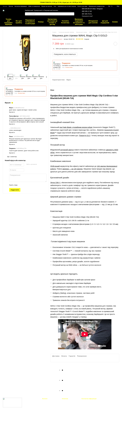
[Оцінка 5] (32, 185)
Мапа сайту (65, 429)
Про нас (11, 6)
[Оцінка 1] (20, 185)
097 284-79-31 (87, 14)
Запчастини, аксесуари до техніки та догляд (52, 21)
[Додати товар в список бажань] (115, 44)
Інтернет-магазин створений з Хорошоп (12, 439)
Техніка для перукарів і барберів (8, 21)
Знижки (115, 22)
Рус (112, 6)
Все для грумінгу (19, 21)
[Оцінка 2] (23, 185)
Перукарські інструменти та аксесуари (30, 21)
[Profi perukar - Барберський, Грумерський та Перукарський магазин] (12, 402)
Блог (55, 6)
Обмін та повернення (34, 6)
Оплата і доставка (82, 6)
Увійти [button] (57, 48)
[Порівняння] (112, 12)
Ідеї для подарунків (105, 21)
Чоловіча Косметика (65, 21)
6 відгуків (86, 39)
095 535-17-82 (87, 11)
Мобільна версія (9, 415)
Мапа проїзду (105, 414)
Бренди (64, 426)
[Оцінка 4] (29, 185)
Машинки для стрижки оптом (96, 6)
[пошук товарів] (72, 13)
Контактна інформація (21, 6)
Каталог (5, 6)
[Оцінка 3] (26, 185)
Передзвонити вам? (87, 16)
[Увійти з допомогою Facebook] (39, 164)
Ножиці (40, 22)
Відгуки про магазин (46, 6)
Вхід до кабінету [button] (66, 401)
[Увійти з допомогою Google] (42, 164)
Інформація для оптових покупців (67, 6)
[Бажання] (107, 12)
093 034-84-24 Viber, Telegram (92, 9)
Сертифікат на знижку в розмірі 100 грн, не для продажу (29, 91)
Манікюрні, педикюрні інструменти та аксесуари (79, 21)
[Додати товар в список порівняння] (110, 43)
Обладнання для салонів (93, 21)
